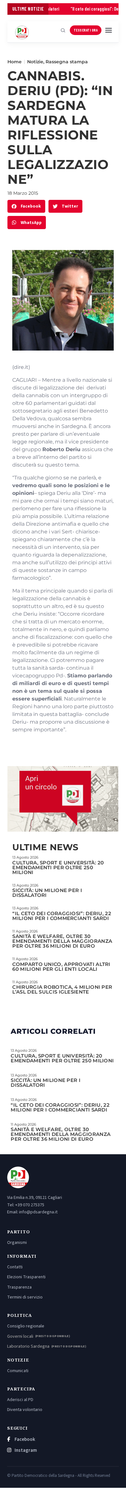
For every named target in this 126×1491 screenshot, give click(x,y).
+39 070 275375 (29, 1205)
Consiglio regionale (25, 1326)
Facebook (24, 1439)
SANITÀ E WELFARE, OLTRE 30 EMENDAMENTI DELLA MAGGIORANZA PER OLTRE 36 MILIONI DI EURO (62, 941)
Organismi (17, 1242)
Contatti (15, 1267)
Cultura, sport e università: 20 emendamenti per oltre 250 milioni (58, 867)
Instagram (25, 1450)
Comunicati (17, 1371)
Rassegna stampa (67, 62)
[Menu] (108, 30)
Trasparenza (19, 1287)
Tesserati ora (86, 30)
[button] (26, 206)
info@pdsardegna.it (38, 1212)
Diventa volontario (24, 1409)
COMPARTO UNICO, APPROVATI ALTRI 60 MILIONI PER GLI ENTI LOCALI (61, 966)
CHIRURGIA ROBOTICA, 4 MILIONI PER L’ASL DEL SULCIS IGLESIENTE (62, 989)
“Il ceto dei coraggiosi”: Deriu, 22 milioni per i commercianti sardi (61, 915)
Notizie (35, 62)
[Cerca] (63, 30)
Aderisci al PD (20, 1400)
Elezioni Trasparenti (26, 1277)
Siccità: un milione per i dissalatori (47, 892)
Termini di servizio (25, 1297)
